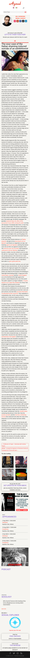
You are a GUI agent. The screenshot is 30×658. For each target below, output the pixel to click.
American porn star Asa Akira (11, 248)
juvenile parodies (6, 415)
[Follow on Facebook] (20, 21)
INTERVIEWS (22, 16)
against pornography (11, 245)
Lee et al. (4, 608)
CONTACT (22, 18)
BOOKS (17, 18)
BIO (17, 16)
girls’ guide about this (15, 261)
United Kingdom (22, 275)
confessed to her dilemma (9, 250)
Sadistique (5, 522)
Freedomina (5, 529)
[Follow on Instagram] (15, 21)
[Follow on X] (23, 21)
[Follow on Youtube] (18, 21)
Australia (11, 275)
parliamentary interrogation (9, 336)
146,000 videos (23, 411)
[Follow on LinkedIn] (26, 21)
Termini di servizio (19, 656)
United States (5, 275)
